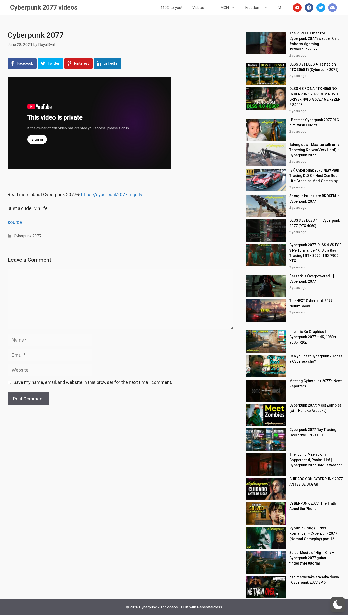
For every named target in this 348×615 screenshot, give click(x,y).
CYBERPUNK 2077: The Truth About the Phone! (312, 506)
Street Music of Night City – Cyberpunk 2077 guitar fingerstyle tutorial (311, 558)
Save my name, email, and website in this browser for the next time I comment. (92, 382)
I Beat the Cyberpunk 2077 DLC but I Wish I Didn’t (314, 122)
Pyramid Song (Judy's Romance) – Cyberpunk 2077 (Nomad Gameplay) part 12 (313, 533)
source (15, 222)
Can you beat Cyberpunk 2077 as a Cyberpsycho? (316, 358)
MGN (225, 7)
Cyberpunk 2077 (28, 236)
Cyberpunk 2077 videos (43, 7)
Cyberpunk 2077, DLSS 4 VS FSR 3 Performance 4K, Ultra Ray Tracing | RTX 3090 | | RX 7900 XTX (315, 253)
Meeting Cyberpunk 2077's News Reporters (316, 383)
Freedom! (253, 7)
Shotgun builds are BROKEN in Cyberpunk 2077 (314, 198)
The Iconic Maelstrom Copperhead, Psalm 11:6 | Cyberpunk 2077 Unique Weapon (316, 459)
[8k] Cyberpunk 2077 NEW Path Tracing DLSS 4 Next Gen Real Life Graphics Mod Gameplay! (314, 175)
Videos (198, 7)
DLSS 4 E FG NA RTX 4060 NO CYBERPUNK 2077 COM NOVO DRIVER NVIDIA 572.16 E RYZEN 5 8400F (315, 97)
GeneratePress (209, 607)
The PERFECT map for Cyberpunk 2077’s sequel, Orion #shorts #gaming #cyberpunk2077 (315, 41)
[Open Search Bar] (280, 7)
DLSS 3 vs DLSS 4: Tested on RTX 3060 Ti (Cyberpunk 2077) (314, 67)
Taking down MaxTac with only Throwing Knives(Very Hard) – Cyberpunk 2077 (314, 149)
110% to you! (171, 7)
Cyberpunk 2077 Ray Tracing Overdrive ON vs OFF (313, 432)
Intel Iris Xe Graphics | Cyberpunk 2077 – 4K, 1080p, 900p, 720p (313, 337)
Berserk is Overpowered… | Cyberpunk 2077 (311, 278)
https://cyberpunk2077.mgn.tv (111, 194)
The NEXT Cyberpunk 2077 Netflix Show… (310, 303)
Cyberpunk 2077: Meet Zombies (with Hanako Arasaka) (315, 408)
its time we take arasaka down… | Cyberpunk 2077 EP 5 (315, 579)
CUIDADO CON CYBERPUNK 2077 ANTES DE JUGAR (316, 481)
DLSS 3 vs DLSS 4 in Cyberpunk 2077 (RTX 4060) (314, 223)
